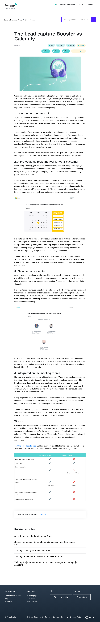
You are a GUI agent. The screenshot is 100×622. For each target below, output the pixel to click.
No (45, 514)
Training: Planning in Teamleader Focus (33, 550)
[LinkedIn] (90, 617)
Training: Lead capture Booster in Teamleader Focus (38, 556)
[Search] (93, 19)
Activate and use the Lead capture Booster (34, 536)
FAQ (26, 20)
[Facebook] (93, 617)
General (32, 20)
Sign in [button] (81, 4)
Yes (41, 514)
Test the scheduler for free (25, 446)
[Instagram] (86, 617)
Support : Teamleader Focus (13, 20)
